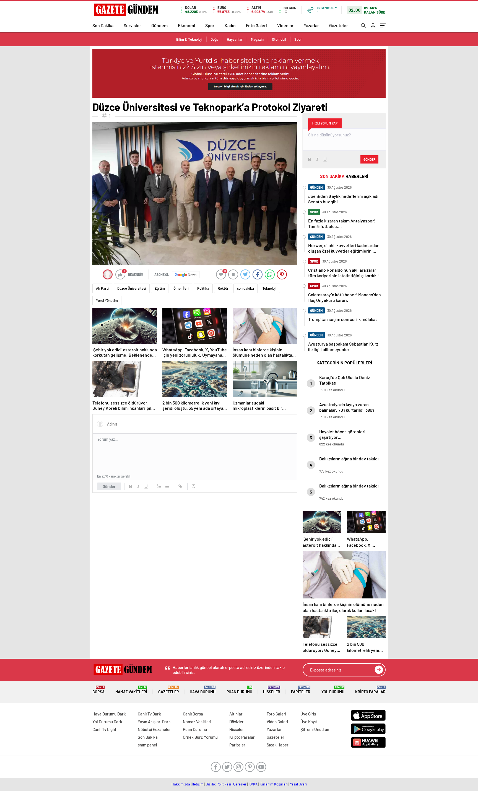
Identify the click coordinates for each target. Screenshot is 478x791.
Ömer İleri (181, 288)
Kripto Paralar (370, 690)
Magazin (257, 39)
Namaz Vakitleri (131, 690)
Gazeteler (338, 25)
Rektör (223, 288)
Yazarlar (311, 25)
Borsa (98, 690)
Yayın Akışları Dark (154, 721)
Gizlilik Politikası (218, 784)
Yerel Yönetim (107, 300)
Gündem (159, 25)
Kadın (230, 25)
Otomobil (279, 39)
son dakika (245, 288)
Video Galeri (277, 721)
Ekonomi (186, 25)
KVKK (253, 784)
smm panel (147, 744)
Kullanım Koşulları (274, 784)
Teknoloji (269, 288)
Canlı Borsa (193, 713)
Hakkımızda (181, 784)
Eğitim (160, 288)
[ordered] (159, 486)
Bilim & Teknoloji (189, 39)
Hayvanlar (235, 39)
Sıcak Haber (278, 744)
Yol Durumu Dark (107, 721)
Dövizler (236, 721)
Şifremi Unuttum (315, 729)
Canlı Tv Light (104, 729)
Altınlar (236, 713)
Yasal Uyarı (298, 784)
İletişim (198, 784)
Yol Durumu (332, 690)
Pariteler (300, 690)
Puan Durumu (239, 690)
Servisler (132, 25)
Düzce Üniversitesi (131, 288)
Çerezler (239, 784)
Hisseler (271, 690)
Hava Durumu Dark (109, 713)
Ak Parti (102, 288)
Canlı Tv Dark (149, 713)
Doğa (215, 39)
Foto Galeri (256, 25)
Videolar (285, 25)
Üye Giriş (308, 713)
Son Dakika (102, 25)
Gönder (109, 486)
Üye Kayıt (308, 721)
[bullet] (167, 486)
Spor (209, 25)
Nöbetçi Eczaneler (154, 729)
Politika (203, 288)
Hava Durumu (202, 690)
